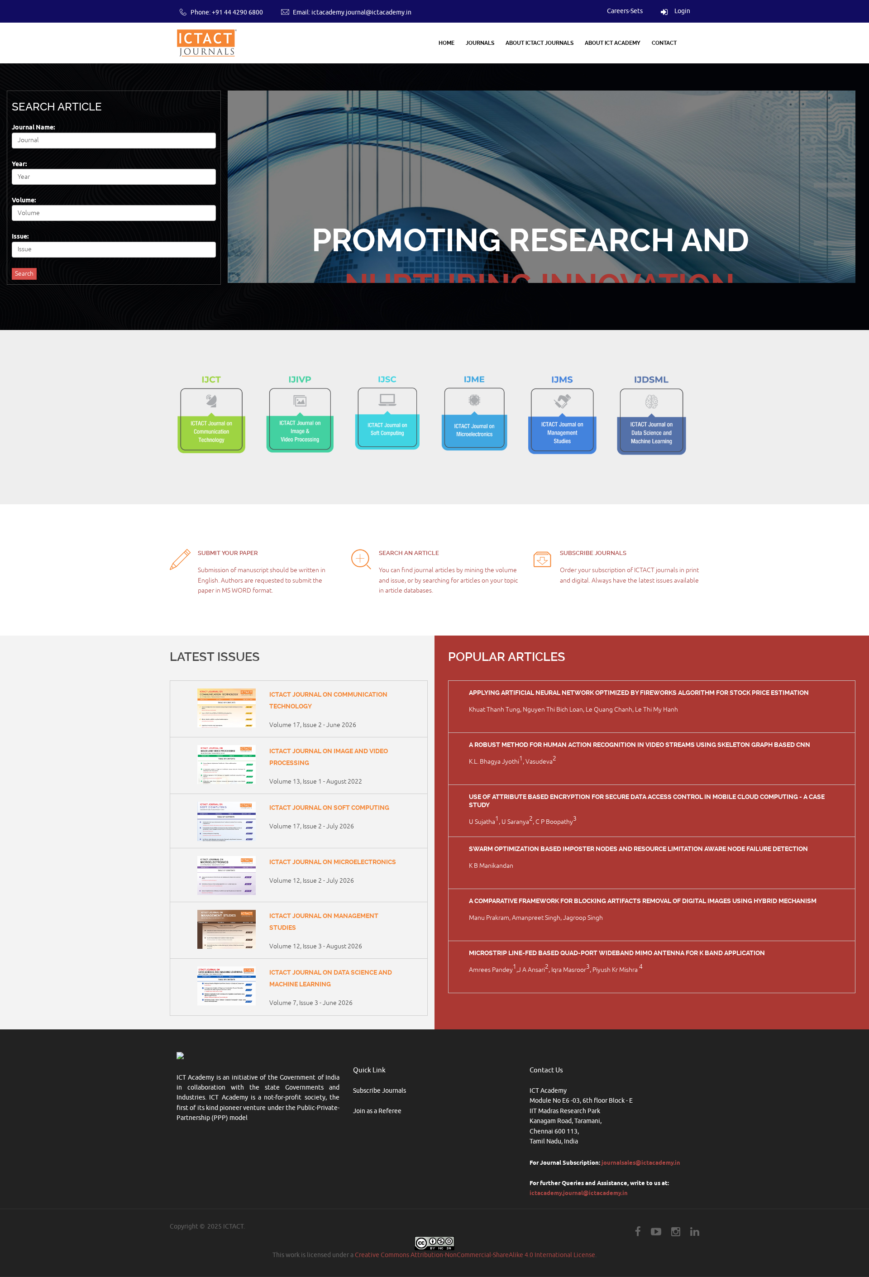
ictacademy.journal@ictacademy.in (361, 12)
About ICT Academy (612, 43)
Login (681, 11)
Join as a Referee (377, 1111)
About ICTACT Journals (539, 43)
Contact (664, 43)
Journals (480, 43)
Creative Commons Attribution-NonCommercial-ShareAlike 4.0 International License (475, 1255)
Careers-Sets (625, 11)
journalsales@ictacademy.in (641, 1162)
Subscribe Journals (379, 1091)
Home (446, 43)
